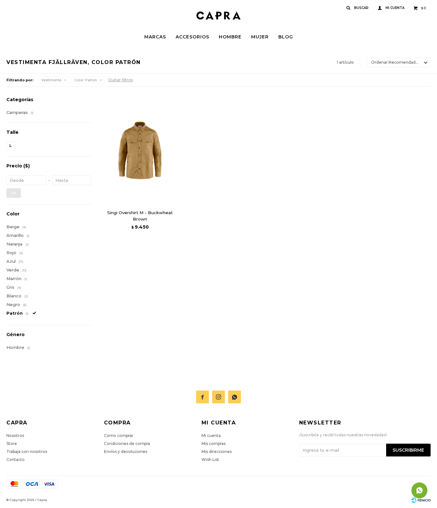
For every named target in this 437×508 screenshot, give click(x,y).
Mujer (260, 37)
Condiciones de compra (127, 443)
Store (11, 443)
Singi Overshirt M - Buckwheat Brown (140, 216)
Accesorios (192, 37)
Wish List (210, 459)
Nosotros (15, 435)
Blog (285, 37)
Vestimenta (51, 80)
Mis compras (214, 443)
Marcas (155, 37)
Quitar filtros (120, 79)
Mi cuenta (211, 435)
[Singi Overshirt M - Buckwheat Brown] (140, 150)
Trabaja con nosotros (26, 451)
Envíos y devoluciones (125, 451)
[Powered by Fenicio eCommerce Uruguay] (421, 500)
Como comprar (118, 435)
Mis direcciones (217, 451)
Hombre (230, 37)
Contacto (15, 459)
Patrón (85, 80)
